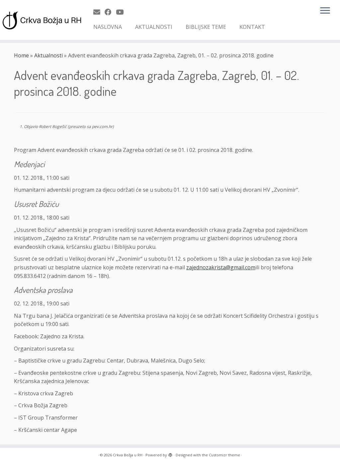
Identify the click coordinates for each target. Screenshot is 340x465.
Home (21, 55)
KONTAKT (252, 27)
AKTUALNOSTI (153, 27)
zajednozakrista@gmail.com (220, 267)
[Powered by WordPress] (170, 453)
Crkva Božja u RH (127, 454)
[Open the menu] (325, 11)
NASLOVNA (107, 27)
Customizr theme (224, 454)
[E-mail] (99, 12)
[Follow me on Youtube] (122, 12)
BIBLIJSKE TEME (206, 27)
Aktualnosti (48, 55)
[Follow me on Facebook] (110, 12)
